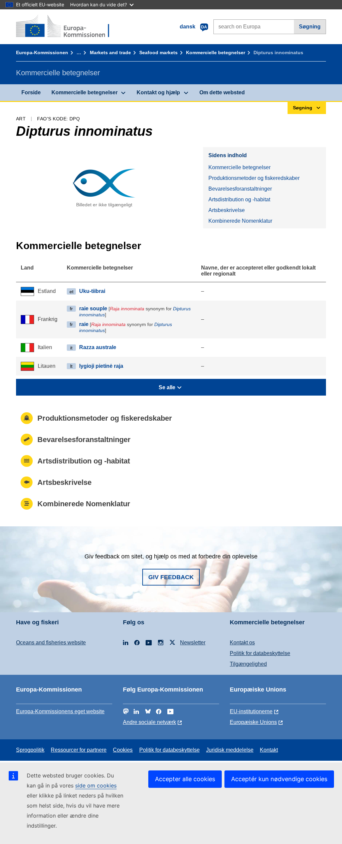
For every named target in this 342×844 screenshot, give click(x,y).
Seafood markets (158, 52)
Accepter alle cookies (185, 778)
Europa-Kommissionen (42, 52)
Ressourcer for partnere (79, 750)
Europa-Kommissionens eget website (60, 711)
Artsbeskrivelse (226, 210)
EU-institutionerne (251, 711)
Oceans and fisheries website (51, 642)
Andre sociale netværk (149, 722)
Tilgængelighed (248, 664)
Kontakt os (242, 642)
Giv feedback (171, 577)
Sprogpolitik (30, 750)
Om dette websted (222, 92)
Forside (31, 92)
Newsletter (192, 642)
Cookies (123, 750)
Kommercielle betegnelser (215, 52)
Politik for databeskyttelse (260, 653)
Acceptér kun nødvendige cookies (279, 778)
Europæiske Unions (253, 722)
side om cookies (96, 785)
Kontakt (269, 750)
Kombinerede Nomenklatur (240, 221)
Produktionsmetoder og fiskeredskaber (254, 178)
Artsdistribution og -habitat (239, 199)
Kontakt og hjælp (158, 92)
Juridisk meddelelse (229, 750)
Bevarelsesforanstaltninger (240, 189)
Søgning (310, 26)
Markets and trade (110, 52)
